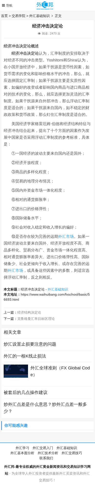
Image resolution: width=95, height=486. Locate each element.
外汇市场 (66, 236)
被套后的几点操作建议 (26, 392)
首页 (4, 16)
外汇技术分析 (48, 453)
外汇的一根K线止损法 (25, 356)
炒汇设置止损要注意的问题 (30, 344)
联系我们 (46, 458)
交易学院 (18, 16)
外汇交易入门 (43, 448)
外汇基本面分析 (22, 453)
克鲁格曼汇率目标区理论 (36, 319)
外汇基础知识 (39, 16)
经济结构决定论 (29, 312)
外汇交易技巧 (72, 453)
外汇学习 (22, 448)
